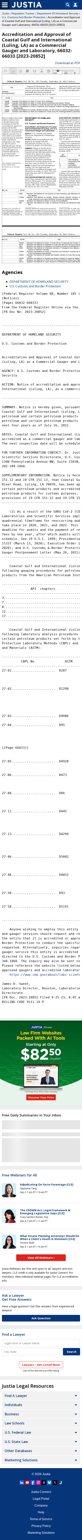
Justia (5, 13)
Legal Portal (41, 1498)
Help (41, 1512)
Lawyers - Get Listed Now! (41, 1365)
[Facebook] (33, 1482)
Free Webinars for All (19, 1175)
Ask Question (41, 1318)
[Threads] (44, 1482)
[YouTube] (27, 1482)
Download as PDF (67, 63)
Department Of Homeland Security (57, 13)
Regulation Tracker (22, 13)
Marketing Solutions (21, 1460)
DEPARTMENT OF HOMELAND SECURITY (39, 282)
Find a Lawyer (13, 1334)
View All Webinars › (41, 1257)
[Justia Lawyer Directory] (60, 1482)
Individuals (13, 1404)
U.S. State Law (16, 1441)
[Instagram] (38, 1482)
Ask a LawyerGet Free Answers (16, 1297)
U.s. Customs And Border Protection (23, 17)
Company (41, 1505)
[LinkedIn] (21, 1482)
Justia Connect (41, 1491)
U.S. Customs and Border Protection (35, 286)
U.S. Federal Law (18, 1432)
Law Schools (14, 1423)
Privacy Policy (41, 1526)
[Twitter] (55, 1482)
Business (12, 1414)
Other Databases (18, 1450)
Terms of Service (41, 1519)
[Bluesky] (49, 1482)
